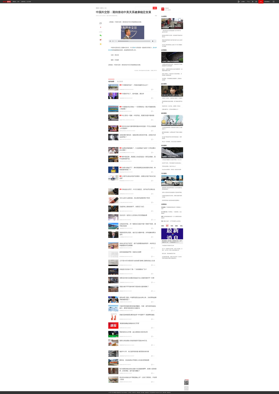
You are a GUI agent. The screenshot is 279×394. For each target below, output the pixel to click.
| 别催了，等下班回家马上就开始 (170, 221)
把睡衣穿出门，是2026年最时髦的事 (170, 245)
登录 (261, 1)
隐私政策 (147, 392)
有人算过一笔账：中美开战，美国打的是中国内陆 (138, 115)
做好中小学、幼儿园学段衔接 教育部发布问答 (134, 351)
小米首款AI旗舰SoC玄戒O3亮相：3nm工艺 (172, 159)
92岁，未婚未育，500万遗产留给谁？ (170, 248)
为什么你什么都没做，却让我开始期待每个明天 (135, 198)
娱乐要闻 (164, 84)
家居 (162, 225)
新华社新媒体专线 (113, 15)
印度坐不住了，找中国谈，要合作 (133, 93)
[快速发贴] (100, 23)
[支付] (253, 1)
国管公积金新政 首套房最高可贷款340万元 (133, 340)
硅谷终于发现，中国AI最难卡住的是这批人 (171, 163)
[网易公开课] (243, 1)
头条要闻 (164, 16)
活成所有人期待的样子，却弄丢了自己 (132, 206)
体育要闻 (164, 50)
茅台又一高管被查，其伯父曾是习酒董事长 (171, 141)
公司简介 (130, 392)
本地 (181, 225)
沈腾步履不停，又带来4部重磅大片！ (170, 109)
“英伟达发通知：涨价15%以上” (169, 166)
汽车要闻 (164, 173)
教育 (167, 225)
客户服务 (142, 392)
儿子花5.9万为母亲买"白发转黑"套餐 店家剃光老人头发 (137, 260)
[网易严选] (248, 1)
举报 (156, 15)
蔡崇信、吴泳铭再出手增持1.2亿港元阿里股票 (134, 360)
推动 (154, 47)
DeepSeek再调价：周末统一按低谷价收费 (171, 169)
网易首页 (14, 1)
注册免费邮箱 (266, 1)
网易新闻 (167, 8)
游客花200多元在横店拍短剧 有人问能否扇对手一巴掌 (137, 278)
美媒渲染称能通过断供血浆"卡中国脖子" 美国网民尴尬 (137, 315)
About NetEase (124, 392)
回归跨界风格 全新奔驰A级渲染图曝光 (170, 200)
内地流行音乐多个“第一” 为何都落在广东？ (133, 269)
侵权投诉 (169, 392)
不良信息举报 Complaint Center (156, 392)
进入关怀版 (29, 1)
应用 (18, 1)
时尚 (172, 225)
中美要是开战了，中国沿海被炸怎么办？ (135, 85)
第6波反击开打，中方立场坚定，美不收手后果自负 (138, 189)
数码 (176, 225)
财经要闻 (164, 113)
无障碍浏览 (23, 1)
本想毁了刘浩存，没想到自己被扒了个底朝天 (172, 98)
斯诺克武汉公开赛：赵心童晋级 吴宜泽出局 (134, 332)
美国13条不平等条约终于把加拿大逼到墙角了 (134, 286)
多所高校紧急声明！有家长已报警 (130, 252)
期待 (134, 47)
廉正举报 (164, 392)
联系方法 (134, 392)
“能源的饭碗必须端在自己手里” (129, 323)
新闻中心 (102, 8)
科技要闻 (164, 145)
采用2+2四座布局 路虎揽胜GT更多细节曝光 (172, 192)
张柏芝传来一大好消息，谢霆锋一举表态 (171, 106)
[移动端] (239, 1)
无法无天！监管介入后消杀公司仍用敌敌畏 (133, 215)
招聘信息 (138, 392)
